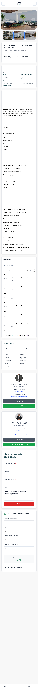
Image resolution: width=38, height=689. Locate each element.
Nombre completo (10, 464)
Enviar (19, 504)
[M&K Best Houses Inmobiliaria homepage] (19, 3)
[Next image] (33, 19)
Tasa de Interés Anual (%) (11, 535)
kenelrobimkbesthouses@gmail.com (19, 435)
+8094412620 (19, 391)
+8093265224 (19, 430)
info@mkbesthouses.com (19, 396)
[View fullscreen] (33, 26)
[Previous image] (5, 19)
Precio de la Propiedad (10, 518)
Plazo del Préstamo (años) (12, 544)
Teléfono (7, 471)
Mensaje (6, 487)
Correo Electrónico (10, 479)
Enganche (7, 527)
